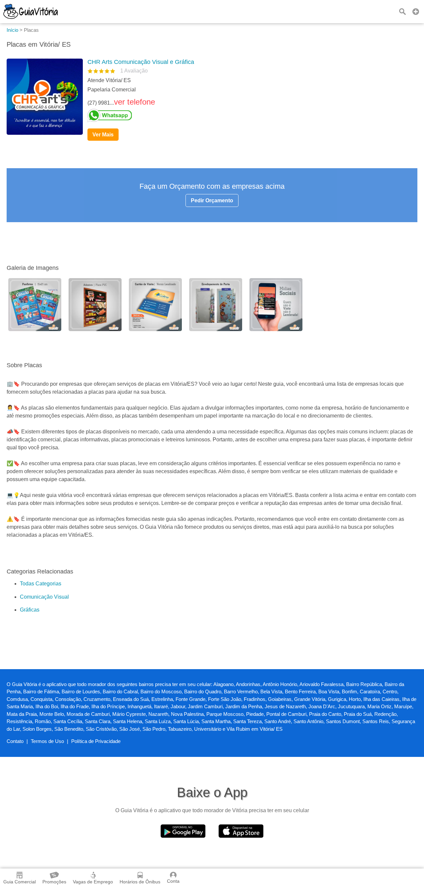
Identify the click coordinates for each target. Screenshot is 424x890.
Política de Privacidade (96, 741)
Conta (173, 881)
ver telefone (134, 101)
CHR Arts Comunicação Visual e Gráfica (140, 62)
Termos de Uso (47, 741)
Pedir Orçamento (212, 200)
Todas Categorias (40, 583)
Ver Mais (103, 134)
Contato (15, 741)
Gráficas (29, 610)
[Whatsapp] (249, 115)
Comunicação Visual (44, 597)
